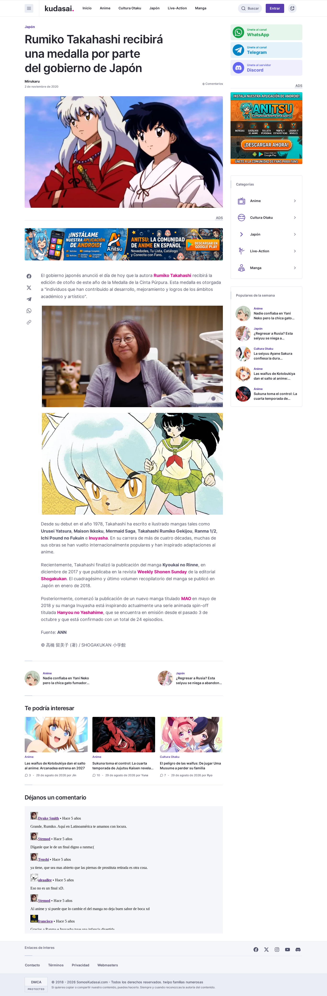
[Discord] (298, 949)
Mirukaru (32, 81)
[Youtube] (287, 949)
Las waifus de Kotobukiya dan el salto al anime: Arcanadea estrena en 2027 (55, 765)
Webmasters (107, 965)
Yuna (144, 775)
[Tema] (292, 8)
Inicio (87, 8)
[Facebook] (256, 949)
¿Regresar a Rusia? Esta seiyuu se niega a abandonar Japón (199, 683)
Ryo (209, 775)
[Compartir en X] (29, 287)
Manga (200, 8)
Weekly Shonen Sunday (162, 571)
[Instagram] (277, 949)
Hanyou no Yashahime (80, 612)
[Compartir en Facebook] (29, 276)
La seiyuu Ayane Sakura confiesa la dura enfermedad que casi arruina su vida (273, 360)
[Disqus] (123, 870)
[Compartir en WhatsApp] (29, 310)
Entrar (275, 8)
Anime (105, 8)
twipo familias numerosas (183, 982)
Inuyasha (98, 537)
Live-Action (177, 8)
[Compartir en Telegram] (29, 299)
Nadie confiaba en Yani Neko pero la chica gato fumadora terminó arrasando (66, 683)
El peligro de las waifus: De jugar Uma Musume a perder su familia (190, 765)
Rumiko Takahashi (172, 275)
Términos (56, 965)
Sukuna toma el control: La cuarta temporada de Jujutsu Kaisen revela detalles (121, 768)
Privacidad (80, 965)
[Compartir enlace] (29, 322)
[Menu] (29, 8)
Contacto (32, 965)
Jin (74, 775)
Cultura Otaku (129, 8)
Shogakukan (54, 578)
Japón (154, 8)
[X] (266, 949)
